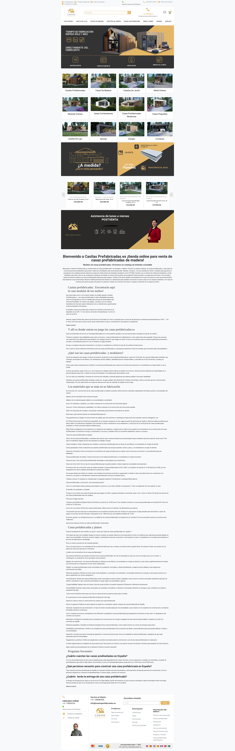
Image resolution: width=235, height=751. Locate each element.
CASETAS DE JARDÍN (114, 21)
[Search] (129, 12)
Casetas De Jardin (131, 90)
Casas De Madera (103, 90)
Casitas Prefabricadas (75, 90)
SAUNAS (159, 21)
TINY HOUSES (68, 21)
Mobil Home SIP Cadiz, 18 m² (104, 199)
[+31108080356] (148, 9)
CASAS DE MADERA (96, 21)
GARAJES (168, 21)
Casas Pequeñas (159, 114)
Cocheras (160, 139)
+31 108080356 (69, 705)
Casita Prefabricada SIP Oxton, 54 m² (156, 201)
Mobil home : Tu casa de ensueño (104, 197)
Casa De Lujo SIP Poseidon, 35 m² (78, 199)
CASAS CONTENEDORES (132, 21)
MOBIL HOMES (148, 21)
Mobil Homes (160, 90)
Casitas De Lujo (75, 139)
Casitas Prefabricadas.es (79, 268)
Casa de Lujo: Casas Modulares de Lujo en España (130, 197)
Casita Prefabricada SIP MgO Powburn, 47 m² (130, 201)
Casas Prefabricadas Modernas (78, 197)
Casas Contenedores (103, 113)
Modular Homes (75, 114)
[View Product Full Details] (78, 193)
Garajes (131, 139)
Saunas (103, 139)
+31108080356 (148, 14)
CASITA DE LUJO (81, 21)
